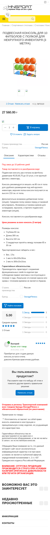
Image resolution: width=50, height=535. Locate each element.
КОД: (34, 104)
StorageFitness (30, 297)
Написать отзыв (22, 104)
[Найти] (32, 19)
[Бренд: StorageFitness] (3, 121)
